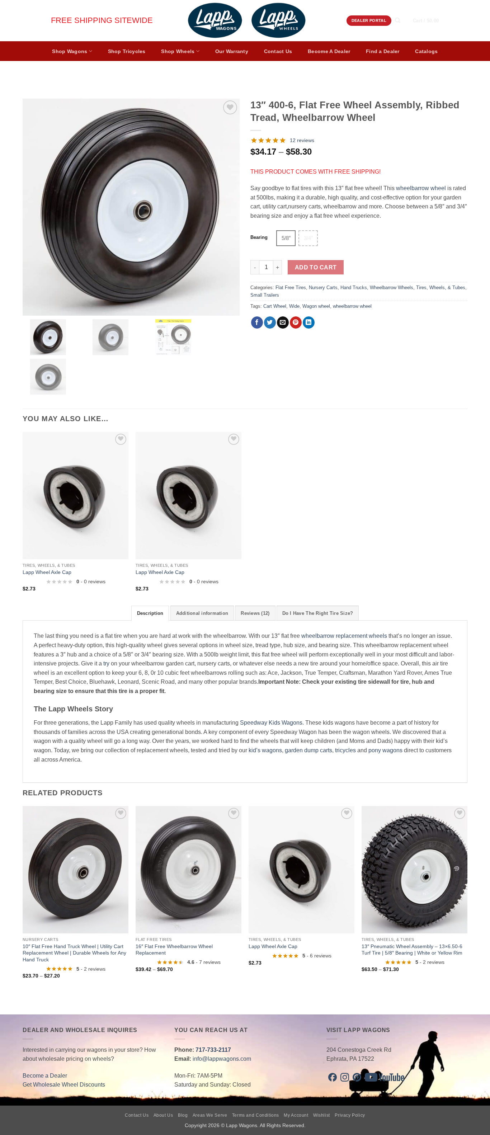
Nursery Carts (323, 287)
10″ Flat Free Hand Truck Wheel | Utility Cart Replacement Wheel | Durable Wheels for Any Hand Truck (74, 952)
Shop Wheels (177, 51)
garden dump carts (308, 750)
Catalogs (426, 51)
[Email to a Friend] (283, 322)
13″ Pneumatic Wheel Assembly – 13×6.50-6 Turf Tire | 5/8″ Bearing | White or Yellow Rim (412, 949)
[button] (433, 20)
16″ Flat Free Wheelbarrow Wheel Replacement (174, 949)
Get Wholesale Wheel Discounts (64, 1085)
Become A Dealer (329, 51)
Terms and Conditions (255, 1115)
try (106, 663)
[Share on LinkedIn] (309, 322)
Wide (294, 306)
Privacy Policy (350, 1115)
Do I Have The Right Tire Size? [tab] (317, 613)
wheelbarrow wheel (421, 188)
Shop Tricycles (127, 51)
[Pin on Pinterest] (296, 322)
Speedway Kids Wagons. (272, 723)
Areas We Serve (210, 1115)
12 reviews (302, 140)
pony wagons (385, 750)
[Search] (397, 20)
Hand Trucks (353, 287)
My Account (296, 1115)
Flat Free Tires (290, 287)
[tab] (255, 613)
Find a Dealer (383, 51)
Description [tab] (150, 613)
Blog (183, 1115)
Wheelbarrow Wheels (391, 287)
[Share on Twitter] (270, 322)
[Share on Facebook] (257, 322)
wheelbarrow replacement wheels (344, 636)
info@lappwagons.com (222, 1059)
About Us (163, 1115)
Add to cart (316, 267)
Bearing (259, 237)
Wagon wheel (316, 306)
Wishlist (321, 1115)
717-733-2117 (213, 1050)
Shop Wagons (69, 51)
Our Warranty (231, 51)
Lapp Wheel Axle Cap (47, 572)
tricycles (345, 750)
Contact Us (278, 51)
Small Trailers (264, 295)
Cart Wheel (274, 306)
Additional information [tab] (202, 613)
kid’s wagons (265, 750)
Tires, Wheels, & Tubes (440, 287)
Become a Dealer (45, 1076)
